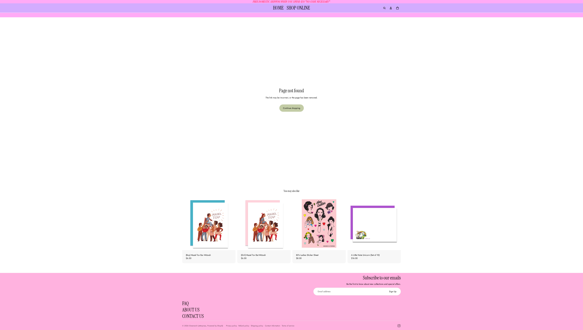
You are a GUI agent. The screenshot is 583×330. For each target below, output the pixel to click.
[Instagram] (399, 326)
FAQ (185, 303)
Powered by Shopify (215, 325)
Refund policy (244, 325)
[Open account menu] (390, 8)
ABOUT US (190, 310)
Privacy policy (231, 325)
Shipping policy (257, 325)
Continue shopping (291, 108)
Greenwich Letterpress (197, 325)
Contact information (272, 325)
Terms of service (288, 325)
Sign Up (392, 291)
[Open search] (384, 8)
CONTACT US (193, 316)
